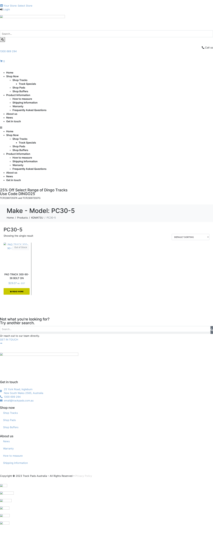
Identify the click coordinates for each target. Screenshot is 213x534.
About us (11, 113)
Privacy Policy (83, 475)
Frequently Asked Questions (29, 110)
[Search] (2, 39)
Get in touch (13, 121)
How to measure (22, 98)
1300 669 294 (8, 51)
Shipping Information (25, 102)
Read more (17, 291)
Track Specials (27, 83)
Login (6, 9)
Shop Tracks (19, 80)
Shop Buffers (20, 91)
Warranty (17, 106)
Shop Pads (18, 87)
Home (9, 72)
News (9, 117)
